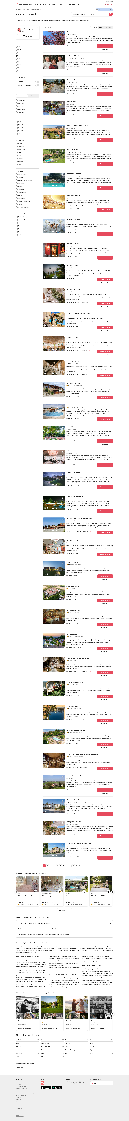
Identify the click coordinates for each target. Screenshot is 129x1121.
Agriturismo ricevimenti (30, 1070)
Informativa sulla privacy (21, 1088)
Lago (19, 164)
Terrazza (20, 177)
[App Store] (46, 1089)
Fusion (20, 229)
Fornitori (54, 4)
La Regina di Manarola (73, 822)
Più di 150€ (21, 112)
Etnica (19, 232)
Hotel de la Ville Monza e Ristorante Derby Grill (82, 754)
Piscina (20, 204)
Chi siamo (18, 1101)
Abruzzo (92, 1046)
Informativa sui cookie (21, 1090)
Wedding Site (19, 1108)
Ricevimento (46, 4)
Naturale (20, 223)
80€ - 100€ (21, 106)
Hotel (19, 53)
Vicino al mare (21, 149)
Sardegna (18, 1046)
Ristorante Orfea (72, 540)
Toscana (18, 1043)
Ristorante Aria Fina (73, 383)
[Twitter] (70, 1082)
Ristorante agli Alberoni (74, 289)
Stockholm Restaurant (73, 174)
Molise (67, 1053)
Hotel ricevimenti (42, 1070)
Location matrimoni (94, 1070)
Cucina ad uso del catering (25, 180)
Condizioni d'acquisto (21, 1086)
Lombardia (19, 1040)
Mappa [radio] (109, 27)
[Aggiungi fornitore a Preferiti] (62, 33)
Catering (20, 62)
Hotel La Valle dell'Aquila (74, 682)
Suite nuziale (21, 198)
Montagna (20, 161)
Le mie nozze (37, 4)
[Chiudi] (37, 28)
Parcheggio (21, 189)
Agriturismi (21, 50)
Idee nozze (72, 4)
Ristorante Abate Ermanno (75, 800)
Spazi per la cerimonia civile (25, 207)
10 (73, 866)
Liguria (91, 1043)
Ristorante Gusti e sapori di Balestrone (79, 518)
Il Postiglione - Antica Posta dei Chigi (78, 843)
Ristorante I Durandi (73, 32)
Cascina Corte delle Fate (74, 776)
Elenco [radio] (95, 27)
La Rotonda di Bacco (73, 195)
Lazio (66, 1040)
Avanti (78, 866)
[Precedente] (16, 892)
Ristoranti (21, 56)
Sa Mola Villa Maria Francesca (76, 730)
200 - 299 (21, 128)
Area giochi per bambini (24, 201)
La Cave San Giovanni (73, 610)
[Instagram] (76, 1082)
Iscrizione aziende (20, 1099)
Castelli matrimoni (72, 1070)
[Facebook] (67, 1082)
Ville (19, 47)
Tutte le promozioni (63, 910)
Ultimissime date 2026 (98, 896)
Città (19, 155)
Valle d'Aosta (19, 1053)
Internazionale (21, 220)
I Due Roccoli (70, 1021)
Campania (67, 1043)
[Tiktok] (83, 1082)
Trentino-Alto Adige (70, 1050)
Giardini (20, 186)
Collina (20, 152)
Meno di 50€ (21, 100)
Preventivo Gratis (105, 46)
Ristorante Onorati (72, 265)
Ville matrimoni (19, 1070)
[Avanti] (112, 892)
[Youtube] (80, 1082)
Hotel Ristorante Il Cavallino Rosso (78, 313)
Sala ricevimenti (22, 174)
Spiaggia (20, 143)
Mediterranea (21, 235)
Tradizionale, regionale (24, 217)
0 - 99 (20, 122)
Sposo (65, 4)
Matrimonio (19, 9)
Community (80, 4)
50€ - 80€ (21, 103)
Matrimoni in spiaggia (23, 68)
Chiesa (20, 195)
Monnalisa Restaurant (73, 220)
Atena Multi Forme (72, 586)
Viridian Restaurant (72, 150)
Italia (95, 1083)
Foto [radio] (102, 27)
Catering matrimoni (61, 1070)
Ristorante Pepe (71, 80)
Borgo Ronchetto (72, 562)
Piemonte (92, 1040)
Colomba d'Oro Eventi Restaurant (77, 658)
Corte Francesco (47, 1021)
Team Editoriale (19, 1104)
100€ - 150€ (21, 109)
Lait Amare (70, 451)
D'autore (20, 226)
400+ (19, 134)
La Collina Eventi (71, 634)
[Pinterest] (73, 1082)
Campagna (21, 146)
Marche (42, 1050)
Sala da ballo (21, 183)
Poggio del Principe (72, 405)
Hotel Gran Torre (72, 706)
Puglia (91, 1050)
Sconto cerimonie (71, 896)
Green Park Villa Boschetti (75, 497)
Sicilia (66, 1046)
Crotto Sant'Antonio (73, 361)
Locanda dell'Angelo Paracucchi (77, 126)
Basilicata (92, 1053)
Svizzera (43, 1056)
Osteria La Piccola (72, 337)
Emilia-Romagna (45, 1043)
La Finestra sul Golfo (73, 102)
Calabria (43, 1053)
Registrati (110, 4)
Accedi (104, 4)
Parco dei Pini (70, 427)
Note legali (18, 1084)
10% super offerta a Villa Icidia (27, 896)
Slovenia (18, 1056)
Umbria (18, 1050)
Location (20, 71)
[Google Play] (57, 1089)
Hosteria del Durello (73, 56)
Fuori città (20, 158)
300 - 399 (21, 131)
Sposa (60, 4)
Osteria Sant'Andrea (73, 473)
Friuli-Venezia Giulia (45, 1046)
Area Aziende (109, 1)
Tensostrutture (22, 192)
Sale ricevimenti (22, 59)
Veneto (43, 1040)
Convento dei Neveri (97, 1021)
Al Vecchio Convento (73, 244)
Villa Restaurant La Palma (25, 1021)
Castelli (20, 65)
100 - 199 (20, 125)
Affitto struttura (33, 95)
